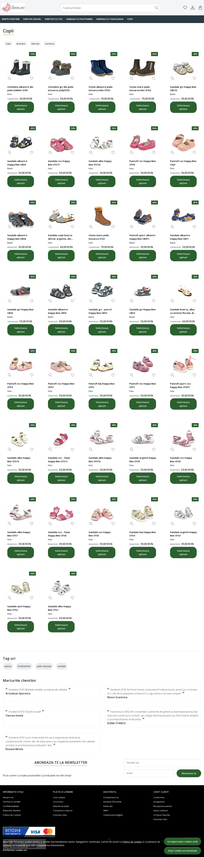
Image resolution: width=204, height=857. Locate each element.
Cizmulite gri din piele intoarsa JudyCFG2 (60, 88)
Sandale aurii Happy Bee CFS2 (18, 608)
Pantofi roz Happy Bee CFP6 (142, 162)
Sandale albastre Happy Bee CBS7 (180, 237)
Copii (130, 19)
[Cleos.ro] (20, 7)
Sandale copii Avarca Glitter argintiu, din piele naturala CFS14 (60, 237)
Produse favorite (161, 815)
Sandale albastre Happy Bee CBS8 (17, 237)
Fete (9, 94)
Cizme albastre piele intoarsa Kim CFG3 (101, 88)
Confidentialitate (11, 806)
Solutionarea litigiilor (113, 815)
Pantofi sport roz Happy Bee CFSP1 (180, 385)
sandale (62, 666)
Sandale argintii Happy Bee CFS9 (142, 459)
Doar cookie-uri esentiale (182, 850)
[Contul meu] (193, 8)
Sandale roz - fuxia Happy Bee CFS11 (59, 459)
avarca (7, 666)
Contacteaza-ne (111, 797)
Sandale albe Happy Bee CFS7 (18, 534)
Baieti (172, 94)
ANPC (106, 810)
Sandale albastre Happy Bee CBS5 (58, 311)
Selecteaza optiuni (20, 107)
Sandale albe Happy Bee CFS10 (100, 459)
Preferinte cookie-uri (15, 850)
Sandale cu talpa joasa (109, 19)
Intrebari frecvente (112, 801)
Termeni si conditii (11, 801)
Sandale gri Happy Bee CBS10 (183, 88)
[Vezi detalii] (9, 78)
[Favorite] (185, 8)
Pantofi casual (32, 19)
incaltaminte (24, 666)
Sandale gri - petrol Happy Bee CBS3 (100, 311)
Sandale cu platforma (79, 19)
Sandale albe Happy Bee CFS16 (100, 162)
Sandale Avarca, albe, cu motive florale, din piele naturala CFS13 (182, 311)
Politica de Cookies (12, 815)
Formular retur (60, 815)
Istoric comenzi (160, 810)
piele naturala (44, 666)
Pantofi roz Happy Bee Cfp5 (183, 162)
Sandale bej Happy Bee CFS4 (142, 534)
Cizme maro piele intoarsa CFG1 (99, 237)
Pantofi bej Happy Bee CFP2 (101, 385)
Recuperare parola (162, 806)
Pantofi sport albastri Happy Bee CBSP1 (142, 237)
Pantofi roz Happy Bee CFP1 (142, 385)
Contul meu (158, 797)
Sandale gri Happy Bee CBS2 (142, 311)
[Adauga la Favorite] (31, 78)
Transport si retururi (63, 810)
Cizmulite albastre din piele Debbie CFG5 (20, 88)
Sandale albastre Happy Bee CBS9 (17, 162)
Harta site (108, 806)
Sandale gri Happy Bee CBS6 (20, 311)
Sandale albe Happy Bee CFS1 (59, 608)
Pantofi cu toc (53, 19)
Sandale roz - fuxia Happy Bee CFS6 (59, 534)
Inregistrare (159, 801)
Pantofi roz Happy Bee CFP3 (61, 385)
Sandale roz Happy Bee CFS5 (99, 534)
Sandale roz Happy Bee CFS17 (59, 162)
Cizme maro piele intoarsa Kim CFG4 (140, 88)
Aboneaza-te (189, 773)
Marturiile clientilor (12, 810)
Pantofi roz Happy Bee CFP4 (20, 385)
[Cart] (200, 8)
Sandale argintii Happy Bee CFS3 (183, 534)
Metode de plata (61, 806)
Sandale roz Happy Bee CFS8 (181, 459)
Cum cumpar (59, 797)
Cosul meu (58, 801)
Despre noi (8, 797)
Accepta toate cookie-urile (182, 841)
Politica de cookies (132, 841)
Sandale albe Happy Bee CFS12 (18, 459)
